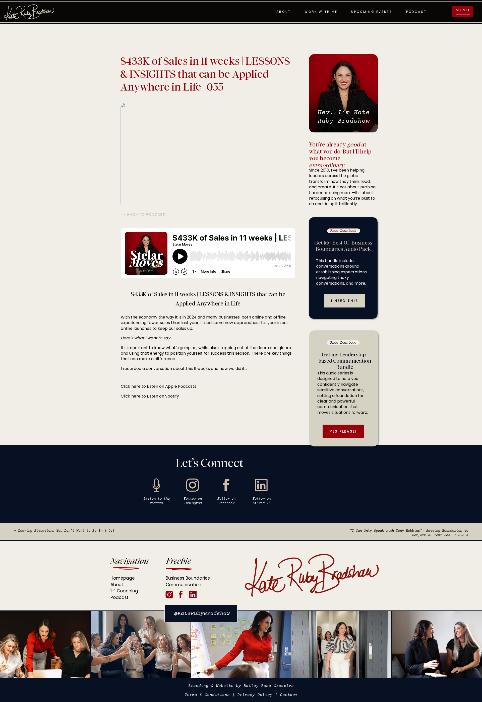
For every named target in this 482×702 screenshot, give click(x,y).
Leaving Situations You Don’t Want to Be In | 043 (66, 531)
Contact (288, 695)
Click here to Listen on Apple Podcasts (158, 386)
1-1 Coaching (124, 591)
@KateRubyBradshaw (202, 614)
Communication (183, 585)
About (283, 12)
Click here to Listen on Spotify (150, 396)
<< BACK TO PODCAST (143, 214)
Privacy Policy (254, 695)
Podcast (416, 12)
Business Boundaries (188, 578)
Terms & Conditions (207, 695)
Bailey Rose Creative (269, 686)
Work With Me (321, 12)
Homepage (122, 578)
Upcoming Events (371, 12)
